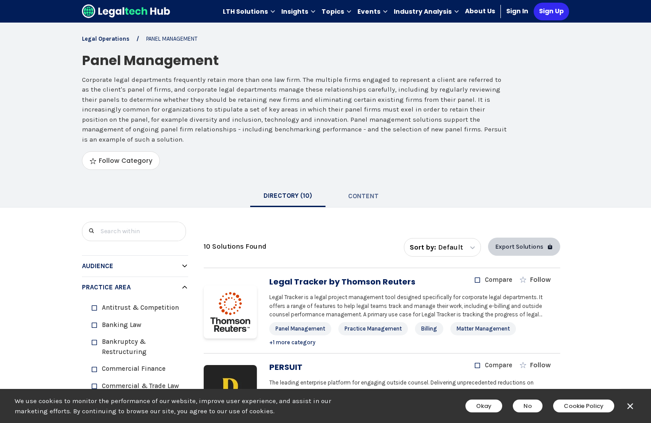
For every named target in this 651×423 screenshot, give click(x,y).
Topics (333, 11)
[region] (135, 356)
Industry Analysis (423, 11)
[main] (325, 211)
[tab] (288, 196)
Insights (294, 11)
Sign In (517, 11)
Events (368, 11)
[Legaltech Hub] (126, 11)
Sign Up (551, 11)
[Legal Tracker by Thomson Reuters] (230, 311)
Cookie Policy (584, 406)
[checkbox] (138, 308)
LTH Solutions (245, 11)
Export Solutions (519, 246)
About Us (480, 11)
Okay (484, 406)
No (527, 406)
